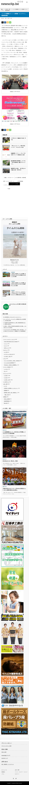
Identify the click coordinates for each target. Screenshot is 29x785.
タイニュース (5, 373)
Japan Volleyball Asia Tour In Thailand (10, 341)
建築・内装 (7, 394)
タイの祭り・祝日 (7, 356)
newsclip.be (14, 783)
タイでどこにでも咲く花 (8, 354)
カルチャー (5, 350)
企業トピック (6, 347)
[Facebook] (16, 778)
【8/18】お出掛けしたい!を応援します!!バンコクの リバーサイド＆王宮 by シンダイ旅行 (18, 284)
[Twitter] (13, 778)
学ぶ (5, 371)
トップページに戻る (14, 183)
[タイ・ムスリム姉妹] (15, 257)
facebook (22, 2)
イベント (5, 343)
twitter (20, 2)
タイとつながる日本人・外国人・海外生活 (12, 360)
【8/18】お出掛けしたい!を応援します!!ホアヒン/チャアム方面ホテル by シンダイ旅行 (18, 275)
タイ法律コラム (6, 381)
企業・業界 (5, 384)
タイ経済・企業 (9, 18)
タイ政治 (5, 375)
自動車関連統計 (7, 401)
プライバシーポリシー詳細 (6, 745)
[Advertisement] (14, 201)
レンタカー (6, 369)
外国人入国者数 (7, 398)
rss (18, 2)
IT (4, 386)
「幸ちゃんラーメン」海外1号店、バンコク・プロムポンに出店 (18, 146)
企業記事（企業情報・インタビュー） (11, 388)
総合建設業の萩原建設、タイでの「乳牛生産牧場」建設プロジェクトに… (18, 162)
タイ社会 (5, 377)
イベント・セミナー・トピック (9, 339)
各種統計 (5, 396)
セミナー (5, 345)
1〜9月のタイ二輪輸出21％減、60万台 (18, 139)
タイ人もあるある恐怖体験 (9, 362)
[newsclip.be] (10, 4)
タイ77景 (5, 352)
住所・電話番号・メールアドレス (7, 764)
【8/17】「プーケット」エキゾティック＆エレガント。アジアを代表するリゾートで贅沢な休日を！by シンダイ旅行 (14, 294)
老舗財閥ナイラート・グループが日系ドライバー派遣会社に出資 (18, 154)
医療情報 (5, 390)
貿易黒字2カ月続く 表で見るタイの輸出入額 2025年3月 (18, 169)
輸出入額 (5, 403)
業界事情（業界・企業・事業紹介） (10, 392)
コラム (4, 358)
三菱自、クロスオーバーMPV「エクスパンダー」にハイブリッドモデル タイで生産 (8, 178)
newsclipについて (4, 758)
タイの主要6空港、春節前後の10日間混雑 (20, 178)
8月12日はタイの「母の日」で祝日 (10, 461)
